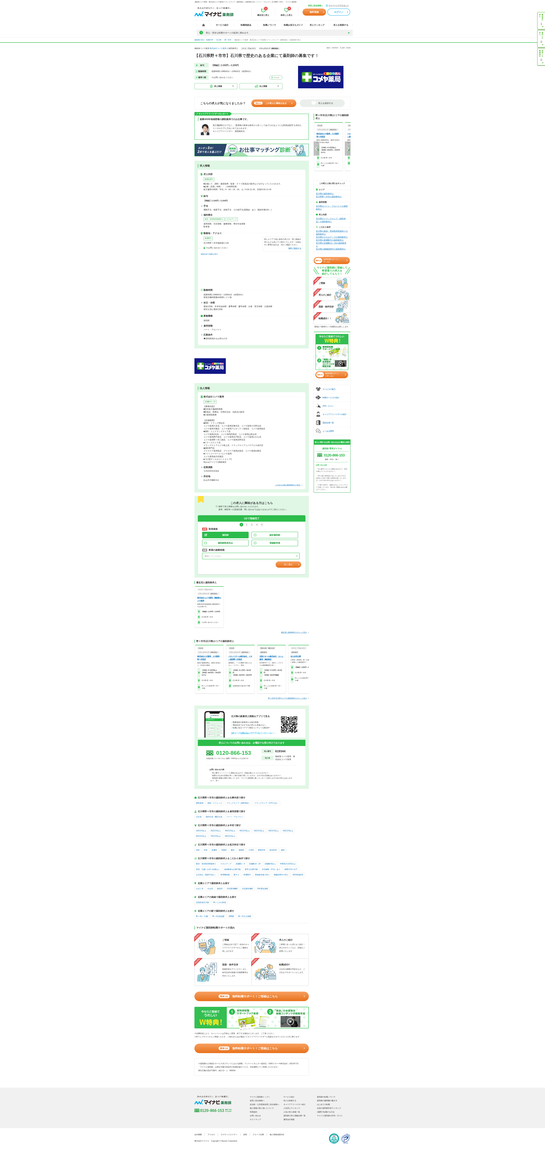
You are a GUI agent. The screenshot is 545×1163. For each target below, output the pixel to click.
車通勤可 (208, 238)
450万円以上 (244, 831)
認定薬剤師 (275, 535)
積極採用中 (209, 179)
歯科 (283, 850)
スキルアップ (231, 219)
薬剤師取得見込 (225, 543)
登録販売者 (275, 543)
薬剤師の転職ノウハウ (326, 1097)
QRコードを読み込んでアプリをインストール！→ (253, 733)
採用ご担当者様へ (315, 5)
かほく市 (199, 889)
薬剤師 (225, 535)
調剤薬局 (199, 803)
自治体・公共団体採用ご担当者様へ (264, 1104)
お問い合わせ (255, 1116)
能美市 (220, 889)
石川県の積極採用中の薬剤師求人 (331, 249)
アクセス (276, 77)
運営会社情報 (288, 1119)
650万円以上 (201, 836)
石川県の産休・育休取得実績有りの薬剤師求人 (332, 232)
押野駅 (231, 916)
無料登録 (314, 12)
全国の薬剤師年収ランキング (329, 1108)
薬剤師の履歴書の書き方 (327, 1101)
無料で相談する (294, 248)
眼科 (233, 850)
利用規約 (253, 1112)
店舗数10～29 (210, 402)
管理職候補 (225, 875)
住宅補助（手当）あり (271, 869)
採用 (245, 1134)
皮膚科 (214, 850)
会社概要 (198, 1134)
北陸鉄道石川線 (202, 902)
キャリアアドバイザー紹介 (294, 1104)
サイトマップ (255, 1119)
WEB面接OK (298, 875)
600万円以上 (288, 831)
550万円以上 (273, 831)
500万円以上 (259, 831)
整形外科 (261, 850)
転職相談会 (246, 25)
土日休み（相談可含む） (206, 875)
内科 (198, 850)
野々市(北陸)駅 (218, 916)
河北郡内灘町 (247, 889)
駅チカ (236, 875)
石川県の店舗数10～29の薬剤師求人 (331, 244)
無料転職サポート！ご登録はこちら (249, 996)
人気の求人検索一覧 (291, 1112)
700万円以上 (215, 836)
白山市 (210, 889)
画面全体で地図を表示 (209, 254)
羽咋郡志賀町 (262, 889)
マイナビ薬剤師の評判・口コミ (330, 1116)
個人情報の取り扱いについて (262, 1108)
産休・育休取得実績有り (214, 219)
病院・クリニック (214, 803)
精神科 (241, 850)
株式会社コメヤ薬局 (218, 48)
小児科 (251, 850)
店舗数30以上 (270, 864)
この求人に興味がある (271, 103)
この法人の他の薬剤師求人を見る (287, 485)
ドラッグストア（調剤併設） (238, 803)
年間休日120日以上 (288, 864)
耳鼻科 (224, 850)
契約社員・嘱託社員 (214, 817)
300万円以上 (201, 831)
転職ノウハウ (269, 25)
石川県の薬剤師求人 (325, 194)
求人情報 (218, 86)
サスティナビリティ (229, 1134)
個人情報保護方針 (277, 1134)
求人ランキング (317, 25)
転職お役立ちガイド (293, 25)
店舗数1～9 (240, 864)
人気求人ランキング (291, 1108)
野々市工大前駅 (244, 916)
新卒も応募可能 (251, 869)
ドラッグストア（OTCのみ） (266, 803)
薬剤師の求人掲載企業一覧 (294, 1116)
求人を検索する (340, 25)
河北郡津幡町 (232, 889)
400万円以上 (230, 831)
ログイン (338, 12)
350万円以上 (215, 831)
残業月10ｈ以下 (290, 869)
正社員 (199, 817)
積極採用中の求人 (281, 875)
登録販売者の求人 (262, 875)
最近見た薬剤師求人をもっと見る (294, 632)
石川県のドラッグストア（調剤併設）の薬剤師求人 (331, 220)
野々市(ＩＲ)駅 (202, 916)
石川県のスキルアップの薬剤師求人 (332, 237)
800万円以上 (230, 836)
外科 (205, 850)
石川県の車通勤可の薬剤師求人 (330, 240)
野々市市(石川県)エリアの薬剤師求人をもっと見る (287, 698)
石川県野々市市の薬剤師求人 (329, 197)
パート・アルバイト (234, 817)
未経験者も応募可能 (232, 869)
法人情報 (263, 86)
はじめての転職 (323, 1104)
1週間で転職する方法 (326, 1112)
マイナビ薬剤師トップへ (260, 1097)
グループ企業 (258, 1134)
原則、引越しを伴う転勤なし (208, 869)
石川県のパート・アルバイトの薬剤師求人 (332, 207)
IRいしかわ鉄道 (219, 902)
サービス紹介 (222, 25)
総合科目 (273, 850)
